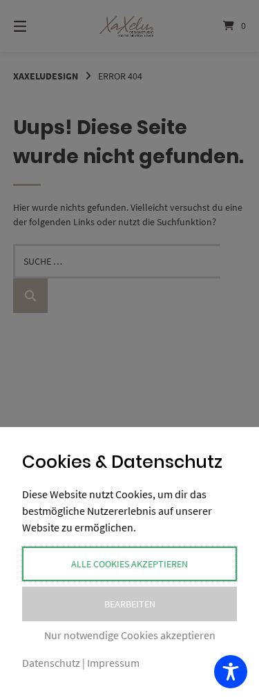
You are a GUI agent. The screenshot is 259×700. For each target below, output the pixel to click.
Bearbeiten (129, 604)
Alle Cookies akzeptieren (129, 564)
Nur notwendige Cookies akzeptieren (129, 635)
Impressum (113, 663)
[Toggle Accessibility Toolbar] (231, 672)
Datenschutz (51, 663)
